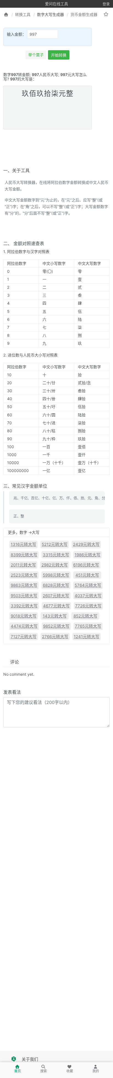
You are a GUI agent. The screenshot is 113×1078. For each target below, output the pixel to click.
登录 (106, 4)
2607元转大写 (56, 595)
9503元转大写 (24, 595)
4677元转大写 (56, 605)
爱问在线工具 (56, 3)
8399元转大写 (24, 554)
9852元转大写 (56, 626)
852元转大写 (85, 616)
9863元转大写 (24, 585)
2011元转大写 (23, 565)
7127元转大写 (23, 636)
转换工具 (22, 14)
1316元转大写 (23, 544)
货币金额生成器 (83, 14)
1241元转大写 (86, 636)
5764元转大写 (88, 585)
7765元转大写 (88, 626)
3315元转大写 (56, 554)
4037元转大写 (88, 595)
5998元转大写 (56, 575)
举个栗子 (36, 54)
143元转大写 (55, 616)
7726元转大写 (88, 605)
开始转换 (58, 55)
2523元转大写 (24, 575)
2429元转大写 (86, 544)
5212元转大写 (54, 544)
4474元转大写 (24, 626)
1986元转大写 (87, 554)
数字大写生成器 (50, 14)
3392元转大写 (24, 605)
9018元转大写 (23, 616)
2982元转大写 (54, 565)
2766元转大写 (55, 636)
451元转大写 (87, 575)
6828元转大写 (56, 585)
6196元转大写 (86, 565)
